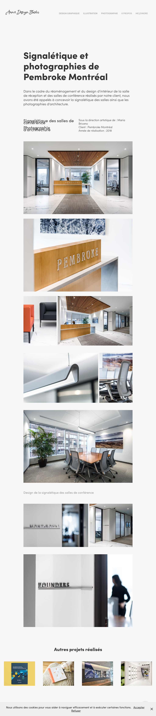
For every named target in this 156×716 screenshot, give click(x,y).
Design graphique (69, 13)
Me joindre (142, 13)
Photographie (109, 13)
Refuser (76, 711)
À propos (126, 13)
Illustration (90, 13)
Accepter (139, 707)
